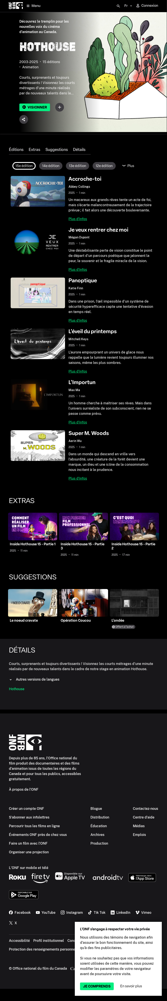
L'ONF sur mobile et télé (28, 868)
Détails (79, 149)
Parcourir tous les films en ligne (34, 826)
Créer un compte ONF (26, 809)
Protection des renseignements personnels (43, 949)
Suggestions (56, 149)
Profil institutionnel (48, 941)
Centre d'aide (143, 817)
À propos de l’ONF (23, 789)
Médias (139, 826)
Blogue (96, 809)
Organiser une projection (29, 852)
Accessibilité (19, 941)
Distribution (99, 817)
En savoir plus (131, 986)
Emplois (139, 835)
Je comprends (97, 986)
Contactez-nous (145, 809)
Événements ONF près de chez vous (38, 835)
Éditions (16, 149)
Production (99, 843)
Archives (97, 835)
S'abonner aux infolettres (29, 817)
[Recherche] (118, 6)
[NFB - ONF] (16, 6)
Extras (34, 149)
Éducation (98, 826)
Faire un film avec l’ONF (28, 843)
